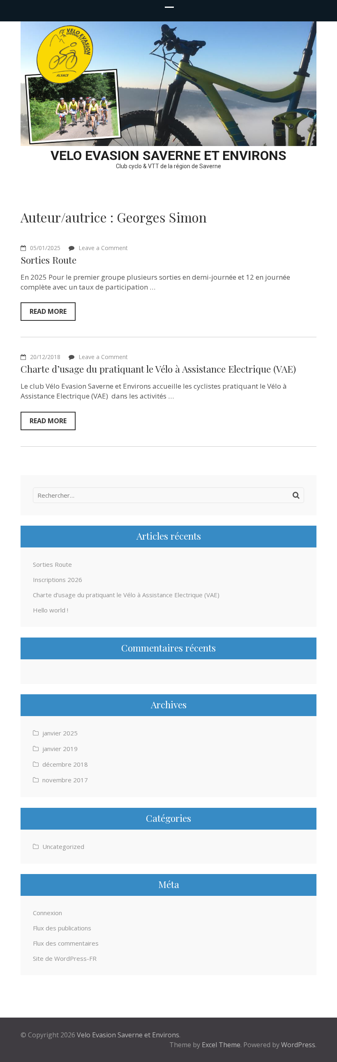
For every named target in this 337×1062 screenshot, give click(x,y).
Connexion (47, 913)
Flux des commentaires (66, 943)
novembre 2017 (65, 780)
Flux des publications (62, 928)
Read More (48, 311)
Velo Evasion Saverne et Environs (168, 155)
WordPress (298, 1044)
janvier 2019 (60, 748)
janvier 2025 (60, 733)
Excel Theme (221, 1044)
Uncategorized (63, 846)
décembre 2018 (65, 764)
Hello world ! (50, 610)
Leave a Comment (103, 248)
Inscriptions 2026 (57, 579)
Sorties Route (48, 259)
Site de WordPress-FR (65, 958)
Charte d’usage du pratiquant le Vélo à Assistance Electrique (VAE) (158, 368)
